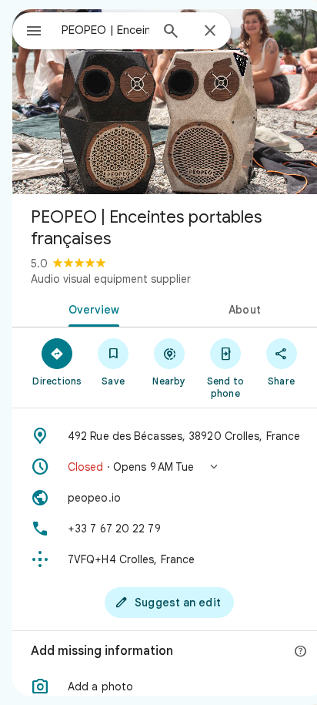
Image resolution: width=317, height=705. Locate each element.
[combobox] (105, 30)
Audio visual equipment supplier (111, 279)
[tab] (90, 308)
